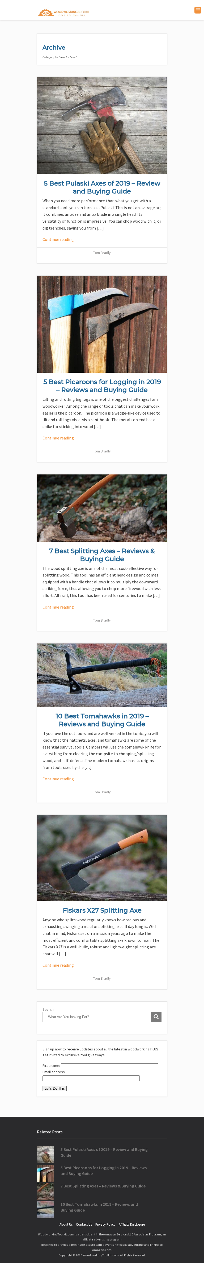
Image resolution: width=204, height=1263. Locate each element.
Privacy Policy (105, 1224)
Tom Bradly (102, 252)
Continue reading (58, 239)
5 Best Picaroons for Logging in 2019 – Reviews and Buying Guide (102, 386)
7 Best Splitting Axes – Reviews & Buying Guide (102, 555)
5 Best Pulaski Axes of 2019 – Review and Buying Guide (102, 187)
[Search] (156, 1017)
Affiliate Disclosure (132, 1224)
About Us (66, 1224)
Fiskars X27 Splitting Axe (102, 910)
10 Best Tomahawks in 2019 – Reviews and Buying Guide (102, 720)
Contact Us (84, 1224)
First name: (51, 1065)
